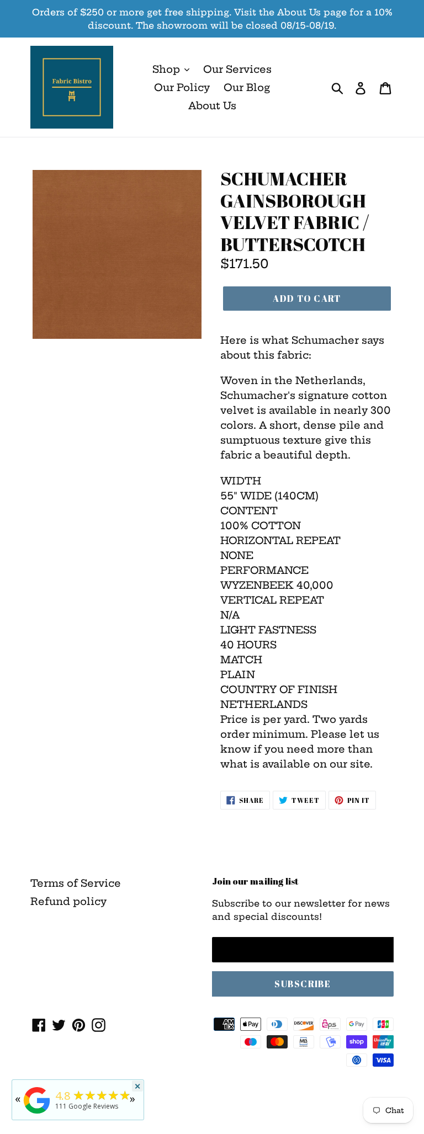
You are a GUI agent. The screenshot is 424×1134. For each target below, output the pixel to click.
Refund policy (68, 901)
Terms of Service (75, 883)
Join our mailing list (255, 881)
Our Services (237, 69)
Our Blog (247, 87)
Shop (167, 69)
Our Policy (182, 87)
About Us (212, 105)
